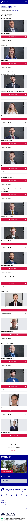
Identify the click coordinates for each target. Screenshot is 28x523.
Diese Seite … (13, 450)
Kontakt (2, 500)
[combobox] (14, 481)
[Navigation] (26, 2)
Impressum (3, 502)
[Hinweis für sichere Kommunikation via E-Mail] (25, 37)
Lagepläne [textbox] (5, 480)
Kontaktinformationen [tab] (6, 40)
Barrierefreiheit (4, 509)
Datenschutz (3, 504)
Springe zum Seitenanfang (23, 509)
